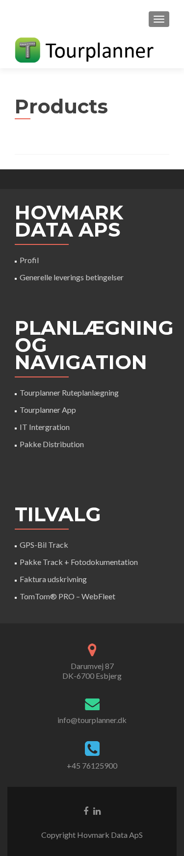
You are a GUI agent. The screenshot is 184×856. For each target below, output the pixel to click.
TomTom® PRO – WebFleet (67, 596)
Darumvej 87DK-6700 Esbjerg (92, 670)
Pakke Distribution (52, 444)
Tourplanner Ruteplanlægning (69, 392)
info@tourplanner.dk (92, 719)
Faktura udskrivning (53, 579)
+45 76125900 (92, 765)
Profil (29, 260)
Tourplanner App (48, 409)
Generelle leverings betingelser (72, 277)
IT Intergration (45, 426)
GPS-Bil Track (44, 544)
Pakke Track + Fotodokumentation (79, 561)
